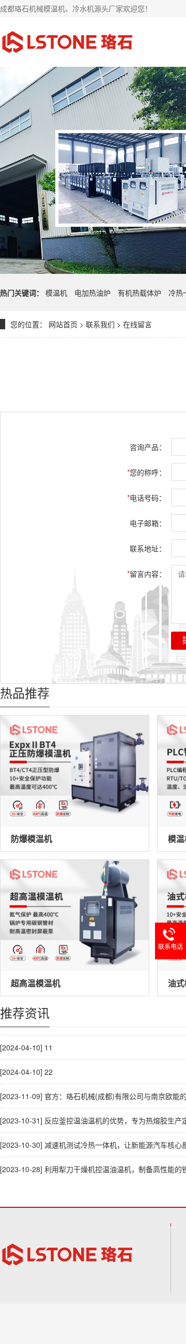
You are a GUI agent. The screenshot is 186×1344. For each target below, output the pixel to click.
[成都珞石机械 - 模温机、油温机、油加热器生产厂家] (67, 41)
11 (48, 1047)
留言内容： (146, 573)
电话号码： (146, 497)
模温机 (57, 292)
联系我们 (100, 324)
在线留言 (137, 324)
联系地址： (148, 548)
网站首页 (63, 324)
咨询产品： (148, 447)
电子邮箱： (148, 523)
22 (48, 1072)
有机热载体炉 (140, 292)
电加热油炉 (93, 292)
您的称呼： (146, 472)
